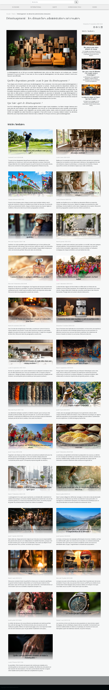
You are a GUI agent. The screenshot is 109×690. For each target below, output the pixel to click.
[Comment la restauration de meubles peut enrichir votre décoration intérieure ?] (78, 142)
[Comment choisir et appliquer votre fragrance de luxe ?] (30, 268)
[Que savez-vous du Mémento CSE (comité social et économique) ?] (91, 64)
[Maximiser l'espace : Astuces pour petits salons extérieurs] (78, 226)
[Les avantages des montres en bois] (78, 605)
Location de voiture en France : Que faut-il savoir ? (91, 98)
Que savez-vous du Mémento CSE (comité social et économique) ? (91, 73)
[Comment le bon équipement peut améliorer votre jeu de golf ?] (30, 142)
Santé (54, 7)
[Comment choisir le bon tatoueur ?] (30, 605)
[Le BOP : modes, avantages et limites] (78, 562)
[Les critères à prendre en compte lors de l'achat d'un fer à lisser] (30, 562)
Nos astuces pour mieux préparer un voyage (91, 48)
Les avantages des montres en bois (78, 614)
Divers (94, 7)
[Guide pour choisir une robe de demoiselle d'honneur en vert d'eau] (78, 478)
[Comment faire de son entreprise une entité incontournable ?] (30, 520)
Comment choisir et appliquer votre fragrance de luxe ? (30, 277)
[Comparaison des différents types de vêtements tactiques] (30, 394)
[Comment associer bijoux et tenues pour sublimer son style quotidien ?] (30, 226)
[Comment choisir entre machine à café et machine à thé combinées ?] (78, 310)
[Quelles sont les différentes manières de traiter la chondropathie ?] (30, 647)
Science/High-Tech (74, 7)
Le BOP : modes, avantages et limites (78, 571)
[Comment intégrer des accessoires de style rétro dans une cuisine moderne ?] (30, 352)
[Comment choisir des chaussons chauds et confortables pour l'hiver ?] (30, 310)
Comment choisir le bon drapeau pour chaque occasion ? (30, 193)
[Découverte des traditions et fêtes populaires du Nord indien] (78, 268)
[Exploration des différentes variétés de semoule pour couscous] (78, 436)
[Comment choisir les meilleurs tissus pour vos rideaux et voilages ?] (78, 184)
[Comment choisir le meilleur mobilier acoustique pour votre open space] (30, 478)
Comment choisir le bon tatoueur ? (30, 614)
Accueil (8, 14)
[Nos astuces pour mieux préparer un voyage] (91, 40)
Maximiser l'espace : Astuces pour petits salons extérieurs (78, 235)
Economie (15, 7)
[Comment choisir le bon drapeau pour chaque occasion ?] (30, 184)
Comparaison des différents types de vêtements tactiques (30, 403)
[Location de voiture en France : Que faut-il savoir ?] (91, 89)
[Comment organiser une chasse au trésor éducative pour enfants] (30, 436)
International (35, 7)
